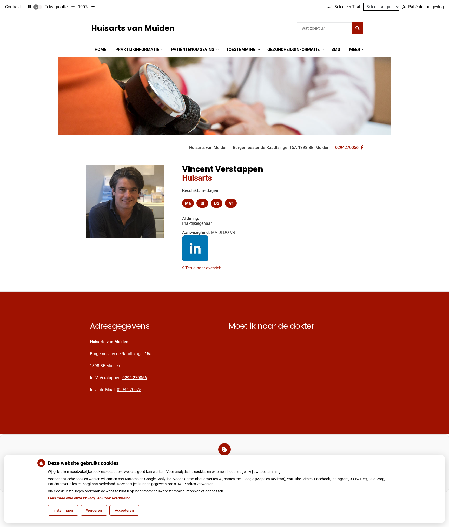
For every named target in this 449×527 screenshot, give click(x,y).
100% (83, 6)
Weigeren (94, 510)
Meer (354, 49)
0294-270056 (134, 377)
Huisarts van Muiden (133, 28)
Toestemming (241, 49)
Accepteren (124, 510)
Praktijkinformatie (137, 49)
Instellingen (63, 510)
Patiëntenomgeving (192, 49)
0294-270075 (129, 389)
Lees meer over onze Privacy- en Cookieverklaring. (89, 498)
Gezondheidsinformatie (293, 49)
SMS (335, 49)
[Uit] (37, 7)
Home (100, 49)
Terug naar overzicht (203, 268)
